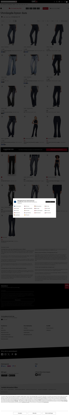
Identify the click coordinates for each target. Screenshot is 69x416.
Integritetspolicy (46, 402)
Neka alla (34, 413)
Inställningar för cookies (25, 402)
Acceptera (20, 413)
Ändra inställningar (49, 413)
